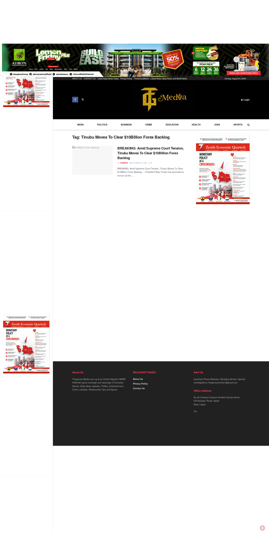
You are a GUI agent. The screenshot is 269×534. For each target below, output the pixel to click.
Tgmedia (124, 163)
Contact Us (139, 388)
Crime (148, 124)
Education (172, 124)
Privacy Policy (126, 78)
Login (246, 99)
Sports (238, 124)
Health (196, 124)
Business (126, 124)
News (80, 124)
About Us (138, 378)
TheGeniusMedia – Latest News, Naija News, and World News (160, 78)
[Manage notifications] (262, 527)
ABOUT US (77, 78)
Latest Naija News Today (107, 78)
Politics (102, 124)
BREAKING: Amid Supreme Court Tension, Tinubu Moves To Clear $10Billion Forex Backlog (150, 153)
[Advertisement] (93, 22)
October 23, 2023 (139, 162)
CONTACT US (90, 78)
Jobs (217, 124)
